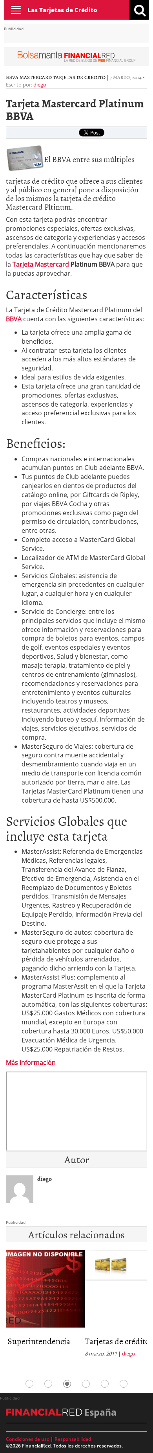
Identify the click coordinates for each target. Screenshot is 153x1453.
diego (39, 84)
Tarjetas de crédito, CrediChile (59, 1340)
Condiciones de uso (27, 1439)
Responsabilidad (73, 1439)
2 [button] (48, 1384)
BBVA (12, 77)
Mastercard (36, 77)
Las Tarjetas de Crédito (62, 10)
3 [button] (67, 1384)
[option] (76, 1306)
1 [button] (29, 1384)
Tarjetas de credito (79, 77)
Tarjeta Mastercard (41, 264)
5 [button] (105, 1384)
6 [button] (124, 1384)
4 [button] (86, 1384)
